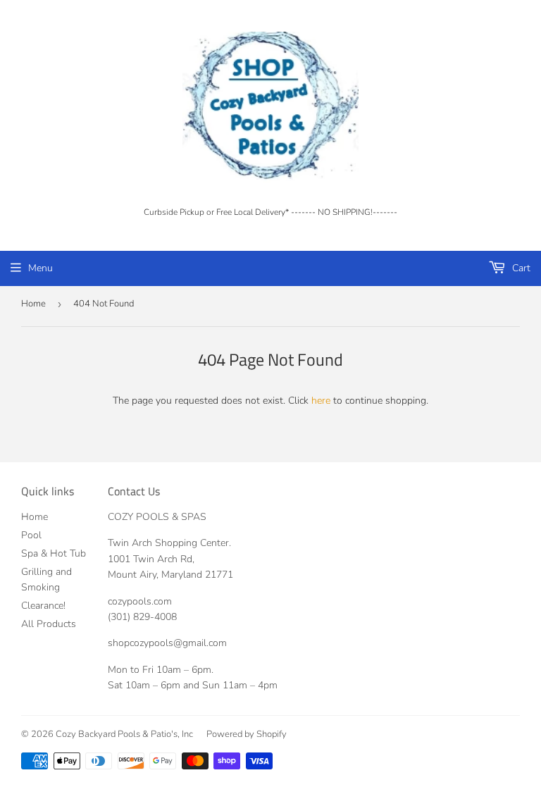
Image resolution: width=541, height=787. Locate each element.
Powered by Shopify (246, 734)
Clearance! (43, 605)
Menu (40, 268)
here (320, 400)
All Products (48, 624)
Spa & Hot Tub (53, 553)
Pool (31, 535)
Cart (519, 268)
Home (33, 303)
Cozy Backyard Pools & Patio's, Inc (124, 734)
